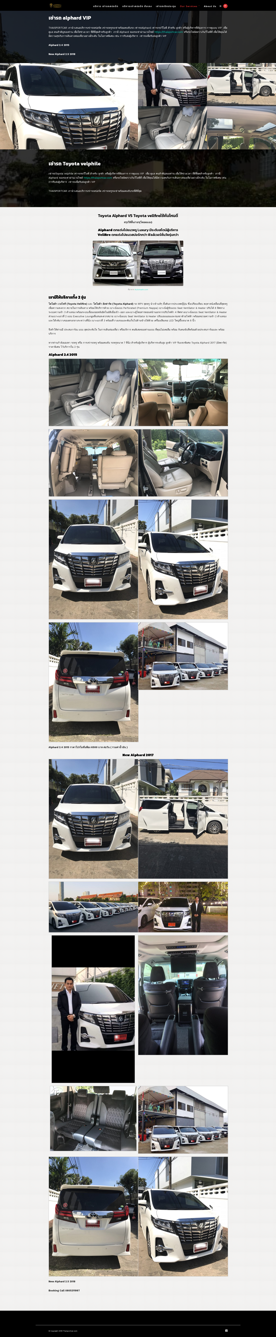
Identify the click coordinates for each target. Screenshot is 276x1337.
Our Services (188, 6)
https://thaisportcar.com (169, 32)
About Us (210, 6)
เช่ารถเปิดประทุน (166, 6)
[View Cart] (225, 6)
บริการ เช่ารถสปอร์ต (105, 6)
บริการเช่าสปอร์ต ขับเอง (137, 6)
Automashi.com (141, 290)
